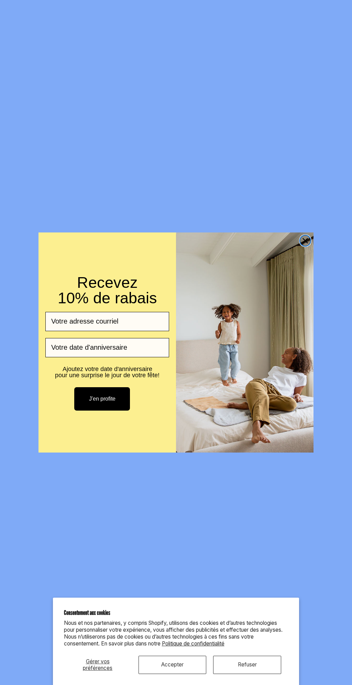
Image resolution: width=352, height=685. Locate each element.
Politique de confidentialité (193, 643)
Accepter (172, 664)
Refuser (247, 664)
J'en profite (102, 399)
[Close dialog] (305, 240)
